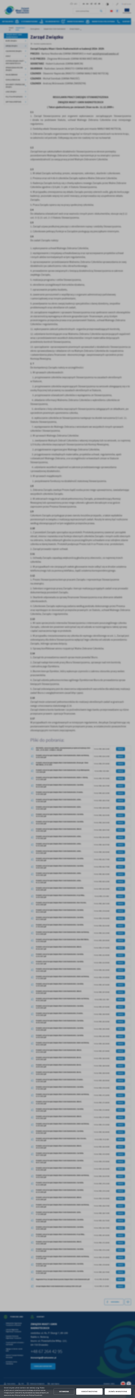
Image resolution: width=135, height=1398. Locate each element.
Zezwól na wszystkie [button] (117, 1391)
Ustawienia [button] (64, 1391)
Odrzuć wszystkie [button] (89, 1391)
